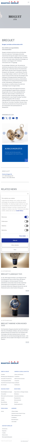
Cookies (4, 432)
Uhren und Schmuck (19, 374)
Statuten (16, 402)
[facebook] (3, 118)
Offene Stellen (15, 411)
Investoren (17, 388)
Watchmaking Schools (16, 415)
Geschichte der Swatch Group (7, 382)
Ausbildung (14, 417)
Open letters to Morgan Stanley (21, 391)
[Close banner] (27, 193)
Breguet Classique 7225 (11, 274)
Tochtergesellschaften (6, 380)
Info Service (4, 428)
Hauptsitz (4, 430)
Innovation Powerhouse (6, 378)
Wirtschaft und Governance (7, 396)
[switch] (26, 221)
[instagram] (10, 118)
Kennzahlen (3, 393)
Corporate (17, 380)
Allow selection (15, 245)
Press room (4, 408)
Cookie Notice (19, 210)
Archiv (2, 411)
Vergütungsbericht (18, 404)
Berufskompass (15, 419)
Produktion (17, 376)
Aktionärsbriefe (17, 400)
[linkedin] (17, 118)
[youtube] (13, 118)
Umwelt (2, 398)
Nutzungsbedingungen (7, 437)
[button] (4, 133)
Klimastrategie (4, 404)
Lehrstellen (14, 421)
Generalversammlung (18, 396)
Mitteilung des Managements (7, 376)
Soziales (3, 400)
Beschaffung (4, 402)
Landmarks (17, 382)
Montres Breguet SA (7, 174)
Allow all (15, 240)
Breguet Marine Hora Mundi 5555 (14, 324)
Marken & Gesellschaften (22, 371)
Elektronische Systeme (20, 378)
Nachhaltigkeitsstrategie (6, 391)
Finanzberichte (17, 398)
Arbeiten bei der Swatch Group (18, 413)
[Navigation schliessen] (28, 2)
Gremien (3, 374)
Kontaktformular (7, 425)
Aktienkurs (16, 393)
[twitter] (7, 118)
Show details (22, 235)
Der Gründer (4, 384)
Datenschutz (5, 434)
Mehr (27, 290)
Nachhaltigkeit (5, 388)
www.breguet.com (8, 114)
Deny (15, 249)
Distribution (17, 384)
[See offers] (26, 160)
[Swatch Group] (10, 2)
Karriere (14, 408)
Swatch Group (5, 371)
